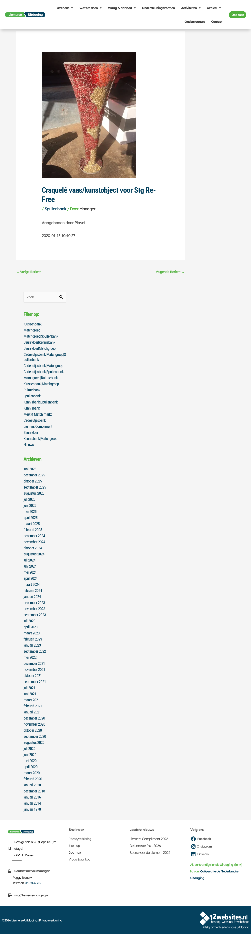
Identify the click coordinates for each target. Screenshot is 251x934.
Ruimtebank (32, 390)
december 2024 (34, 535)
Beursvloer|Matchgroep (39, 348)
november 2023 (34, 608)
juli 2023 (29, 621)
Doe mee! (75, 852)
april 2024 (30, 578)
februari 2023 (33, 639)
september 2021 (35, 681)
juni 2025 (30, 505)
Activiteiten (189, 8)
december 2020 (34, 718)
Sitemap (74, 846)
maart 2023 (32, 633)
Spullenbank (55, 208)
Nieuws (29, 444)
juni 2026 (30, 469)
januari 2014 (32, 803)
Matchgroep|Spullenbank (41, 336)
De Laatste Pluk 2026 (145, 845)
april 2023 (30, 627)
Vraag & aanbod (120, 8)
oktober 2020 (33, 730)
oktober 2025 (33, 481)
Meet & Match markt (38, 414)
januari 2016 (32, 797)
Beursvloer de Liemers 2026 (149, 852)
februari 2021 (33, 706)
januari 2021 (32, 712)
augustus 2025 (34, 493)
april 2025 (30, 517)
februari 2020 (33, 779)
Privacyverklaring (80, 839)
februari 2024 (33, 590)
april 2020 (30, 766)
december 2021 (34, 663)
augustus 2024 (34, 554)
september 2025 (35, 487)
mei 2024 (30, 572)
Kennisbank (32, 408)
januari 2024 (32, 596)
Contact (216, 22)
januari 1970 (32, 809)
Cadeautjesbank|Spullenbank (44, 371)
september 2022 (35, 651)
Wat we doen (88, 8)
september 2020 (35, 736)
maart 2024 (32, 584)
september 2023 (35, 614)
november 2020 (34, 724)
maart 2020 (32, 772)
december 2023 (34, 602)
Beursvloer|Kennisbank (39, 342)
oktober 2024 (33, 548)
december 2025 (34, 475)
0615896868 (32, 883)
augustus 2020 (34, 742)
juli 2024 (29, 560)
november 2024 (34, 542)
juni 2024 (30, 566)
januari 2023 (32, 645)
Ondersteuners (195, 22)
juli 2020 (29, 748)
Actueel (212, 8)
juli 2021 (29, 687)
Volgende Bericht (170, 272)
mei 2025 (30, 511)
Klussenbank (32, 324)
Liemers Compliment (38, 426)
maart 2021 (32, 700)
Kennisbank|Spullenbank (41, 402)
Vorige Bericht (28, 272)
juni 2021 (30, 693)
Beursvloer (31, 432)
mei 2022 (30, 657)
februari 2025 (33, 529)
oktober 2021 (33, 675)
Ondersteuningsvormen (158, 8)
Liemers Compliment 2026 (148, 839)
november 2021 (34, 669)
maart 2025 (32, 523)
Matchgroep (32, 330)
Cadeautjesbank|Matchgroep (43, 365)
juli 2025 (29, 499)
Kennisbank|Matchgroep (40, 438)
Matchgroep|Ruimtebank (41, 377)
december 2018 (34, 791)
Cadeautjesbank (35, 420)
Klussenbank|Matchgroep (41, 384)
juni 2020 (30, 754)
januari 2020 (32, 785)
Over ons (63, 8)
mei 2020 (30, 760)
